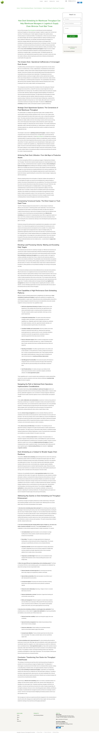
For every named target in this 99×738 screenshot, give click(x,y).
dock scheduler (40, 136)
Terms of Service (47, 732)
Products (52, 1)
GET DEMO (72, 36)
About (46, 1)
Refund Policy (56, 732)
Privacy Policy (39, 732)
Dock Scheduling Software (69, 51)
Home (41, 1)
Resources (19, 721)
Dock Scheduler (32, 30)
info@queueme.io (72, 1)
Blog (57, 1)
